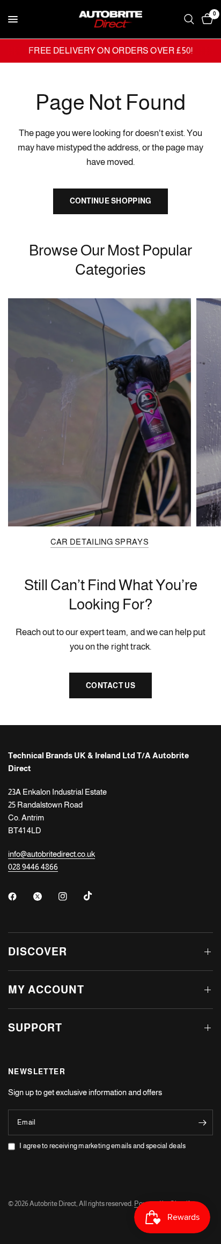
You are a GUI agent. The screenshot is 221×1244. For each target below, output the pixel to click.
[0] (205, 19)
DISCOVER (37, 951)
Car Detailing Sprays (99, 541)
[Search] (189, 19)
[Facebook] (20, 896)
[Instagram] (70, 896)
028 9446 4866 (33, 866)
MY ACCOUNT (46, 990)
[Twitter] (45, 896)
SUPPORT (35, 1028)
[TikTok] (95, 896)
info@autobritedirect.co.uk (51, 853)
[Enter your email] (202, 1122)
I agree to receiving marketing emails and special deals (102, 1146)
